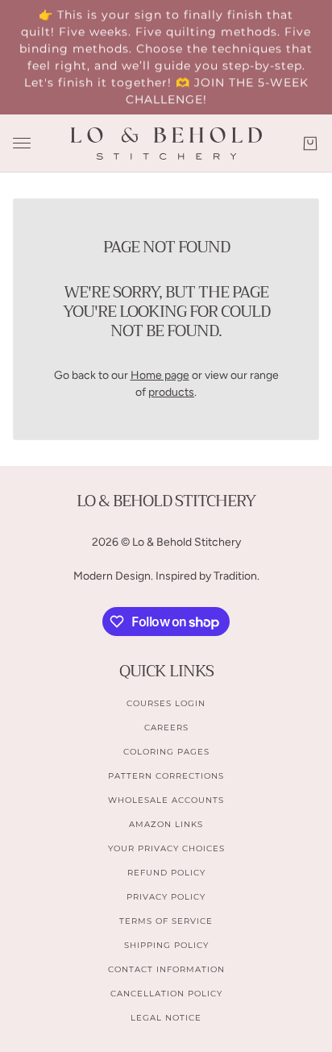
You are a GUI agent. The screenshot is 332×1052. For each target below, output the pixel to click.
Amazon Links (166, 824)
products (171, 392)
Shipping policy (166, 945)
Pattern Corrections (166, 776)
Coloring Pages (166, 751)
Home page (160, 375)
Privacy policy (166, 897)
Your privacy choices (166, 848)
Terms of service (166, 921)
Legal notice (166, 1017)
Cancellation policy (166, 993)
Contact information (166, 969)
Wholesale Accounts (166, 800)
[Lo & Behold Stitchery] (166, 143)
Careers (166, 727)
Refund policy (166, 872)
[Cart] (310, 143)
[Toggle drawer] (22, 143)
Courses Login (166, 703)
